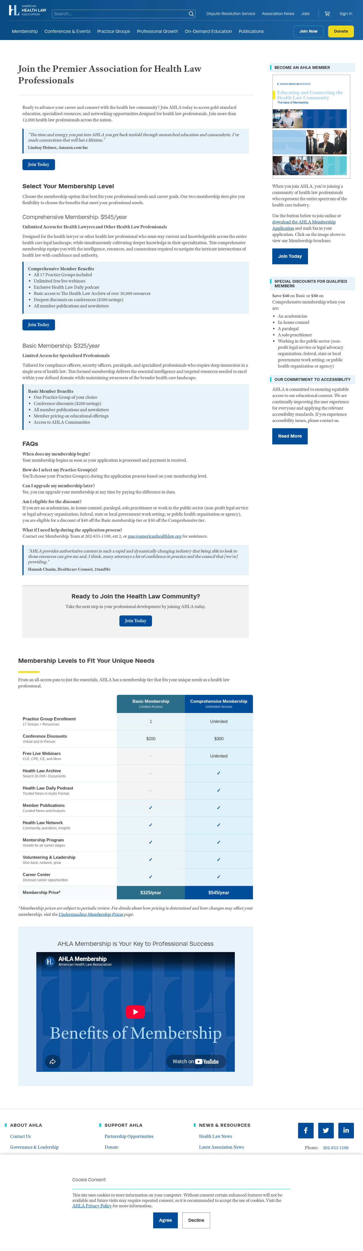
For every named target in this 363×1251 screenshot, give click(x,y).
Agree (165, 1220)
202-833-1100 (336, 1148)
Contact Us (20, 1136)
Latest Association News (221, 1147)
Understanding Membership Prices (90, 914)
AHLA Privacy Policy (92, 1206)
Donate (341, 31)
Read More (290, 436)
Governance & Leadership (34, 1147)
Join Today (38, 164)
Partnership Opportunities (129, 1136)
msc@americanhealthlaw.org (155, 536)
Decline (196, 1220)
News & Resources (224, 1125)
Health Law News (215, 1136)
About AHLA (26, 1125)
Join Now (308, 31)
